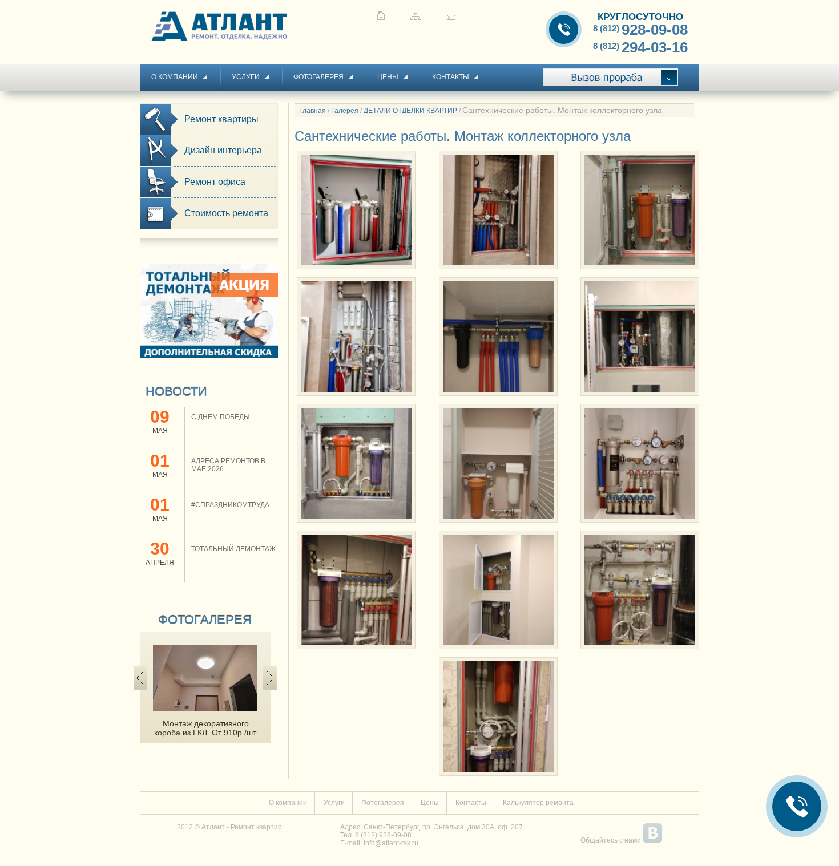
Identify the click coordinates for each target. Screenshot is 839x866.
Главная (312, 111)
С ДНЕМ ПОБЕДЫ (220, 417)
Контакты (450, 77)
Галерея (344, 111)
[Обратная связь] (451, 15)
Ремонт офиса (214, 182)
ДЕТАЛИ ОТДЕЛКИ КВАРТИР (410, 111)
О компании (174, 77)
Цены (387, 77)
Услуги (246, 77)
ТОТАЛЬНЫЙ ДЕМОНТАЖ (233, 549)
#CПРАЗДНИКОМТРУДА (230, 505)
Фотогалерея (318, 77)
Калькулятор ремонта (538, 803)
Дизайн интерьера (223, 150)
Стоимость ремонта (226, 213)
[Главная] (381, 15)
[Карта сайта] (415, 15)
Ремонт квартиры (221, 119)
